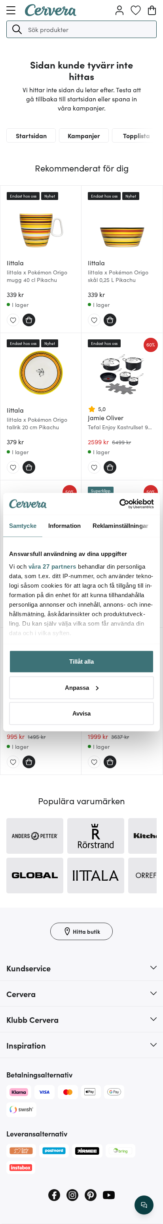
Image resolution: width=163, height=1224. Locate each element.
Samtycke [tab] (22, 525)
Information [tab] (64, 525)
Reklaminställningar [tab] (120, 525)
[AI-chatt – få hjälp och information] (144, 1204)
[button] (17, 29)
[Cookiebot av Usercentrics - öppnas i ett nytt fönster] (119, 504)
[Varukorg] (152, 10)
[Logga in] (119, 10)
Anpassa (77, 687)
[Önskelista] (136, 10)
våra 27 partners (52, 566)
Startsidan (31, 135)
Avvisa (81, 713)
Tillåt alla (81, 661)
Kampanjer (84, 135)
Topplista (136, 135)
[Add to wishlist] (13, 320)
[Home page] (50, 13)
